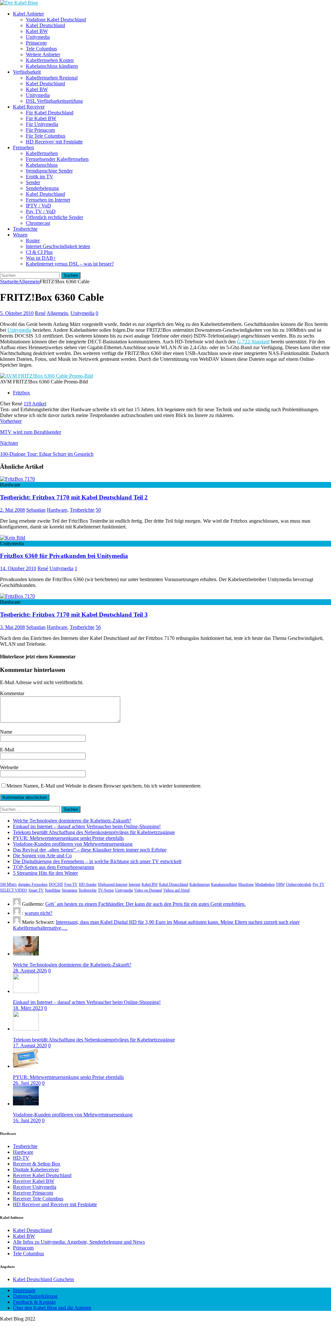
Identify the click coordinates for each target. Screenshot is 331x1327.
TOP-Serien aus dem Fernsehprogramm (53, 867)
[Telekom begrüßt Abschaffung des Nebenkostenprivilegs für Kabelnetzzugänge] (26, 1028)
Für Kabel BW (41, 118)
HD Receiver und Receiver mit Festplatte (55, 1204)
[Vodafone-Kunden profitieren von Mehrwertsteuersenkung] (26, 1103)
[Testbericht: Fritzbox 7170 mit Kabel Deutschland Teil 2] (17, 479)
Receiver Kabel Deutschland (42, 1175)
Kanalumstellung (224, 884)
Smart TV (36, 890)
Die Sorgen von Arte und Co (42, 855)
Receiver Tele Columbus (38, 1198)
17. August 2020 (30, 1045)
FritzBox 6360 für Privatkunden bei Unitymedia (64, 555)
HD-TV (21, 1158)
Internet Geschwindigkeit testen (58, 246)
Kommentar (12, 693)
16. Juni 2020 (27, 1120)
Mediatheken (265, 884)
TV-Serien (106, 890)
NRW (280, 884)
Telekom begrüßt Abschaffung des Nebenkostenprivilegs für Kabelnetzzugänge (94, 832)
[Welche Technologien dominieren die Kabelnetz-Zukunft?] (26, 953)
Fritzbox (21, 392)
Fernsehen (23, 147)
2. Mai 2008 (12, 510)
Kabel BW (37, 31)
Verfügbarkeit (27, 72)
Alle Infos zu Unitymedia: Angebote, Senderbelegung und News (79, 1242)
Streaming (69, 890)
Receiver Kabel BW (33, 1181)
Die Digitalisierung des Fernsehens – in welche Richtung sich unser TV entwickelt (97, 861)
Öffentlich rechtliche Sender (54, 217)
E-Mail (7, 749)
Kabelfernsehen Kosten (50, 60)
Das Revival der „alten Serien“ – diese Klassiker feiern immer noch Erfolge (89, 849)
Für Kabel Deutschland (49, 112)
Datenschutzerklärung (35, 1296)
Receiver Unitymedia (34, 1187)
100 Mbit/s (8, 884)
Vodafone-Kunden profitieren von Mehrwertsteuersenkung (73, 844)
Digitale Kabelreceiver (36, 1169)
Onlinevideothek (298, 884)
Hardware (57, 510)
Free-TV (71, 884)
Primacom (36, 43)
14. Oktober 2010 (18, 568)
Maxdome (246, 884)
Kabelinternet (199, 884)
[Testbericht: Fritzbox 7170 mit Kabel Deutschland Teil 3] (17, 596)
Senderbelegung (42, 188)
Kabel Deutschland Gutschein (43, 1279)
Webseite (9, 767)
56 (98, 627)
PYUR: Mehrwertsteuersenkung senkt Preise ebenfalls (68, 838)
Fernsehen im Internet (48, 200)
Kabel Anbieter (28, 13)
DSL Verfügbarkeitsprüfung (54, 101)
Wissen (20, 234)
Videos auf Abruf (176, 890)
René (40, 313)
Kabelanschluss (42, 165)
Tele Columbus (41, 48)
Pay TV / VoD (41, 211)
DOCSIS (56, 884)
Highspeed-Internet (112, 884)
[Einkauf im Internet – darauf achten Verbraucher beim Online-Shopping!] (26, 991)
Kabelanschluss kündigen (52, 66)
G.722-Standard (253, 341)
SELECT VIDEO (13, 890)
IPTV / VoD (38, 205)
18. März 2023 (28, 1008)
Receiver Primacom (33, 1193)
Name (6, 732)
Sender (33, 182)
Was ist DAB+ (41, 258)
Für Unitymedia (42, 124)
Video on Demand (148, 890)
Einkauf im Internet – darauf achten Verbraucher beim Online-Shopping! (87, 826)
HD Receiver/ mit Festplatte (54, 141)
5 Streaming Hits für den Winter (45, 873)
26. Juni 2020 (27, 1083)
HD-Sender (88, 884)
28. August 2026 (30, 970)
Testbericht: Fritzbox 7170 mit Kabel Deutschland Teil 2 (74, 497)
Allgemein (57, 313)
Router (33, 240)
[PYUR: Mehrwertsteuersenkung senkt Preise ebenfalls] (26, 1066)
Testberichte (25, 229)
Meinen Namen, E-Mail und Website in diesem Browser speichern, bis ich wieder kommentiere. (104, 786)
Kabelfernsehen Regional (52, 77)
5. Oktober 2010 (17, 313)
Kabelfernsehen (42, 153)
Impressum (24, 1290)
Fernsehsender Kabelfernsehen (57, 159)
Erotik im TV (39, 176)
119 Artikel (35, 403)
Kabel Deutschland (45, 25)
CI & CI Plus (39, 252)
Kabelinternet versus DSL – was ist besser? (70, 263)
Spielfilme (52, 890)
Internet (134, 884)
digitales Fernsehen (33, 884)
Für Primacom (40, 130)
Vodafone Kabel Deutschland (56, 19)
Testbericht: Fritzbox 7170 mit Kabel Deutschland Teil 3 (74, 614)
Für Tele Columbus (45, 136)
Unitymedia (38, 37)
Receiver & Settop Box (36, 1163)
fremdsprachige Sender (49, 170)
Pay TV (319, 884)
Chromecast (38, 223)
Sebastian (36, 510)
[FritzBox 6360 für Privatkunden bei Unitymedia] (12, 537)
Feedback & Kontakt (34, 1302)
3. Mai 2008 (12, 627)
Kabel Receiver (29, 107)
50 (98, 510)
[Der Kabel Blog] (19, 2)
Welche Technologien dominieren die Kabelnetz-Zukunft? (72, 820)
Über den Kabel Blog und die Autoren (52, 1308)
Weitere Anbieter (43, 54)
